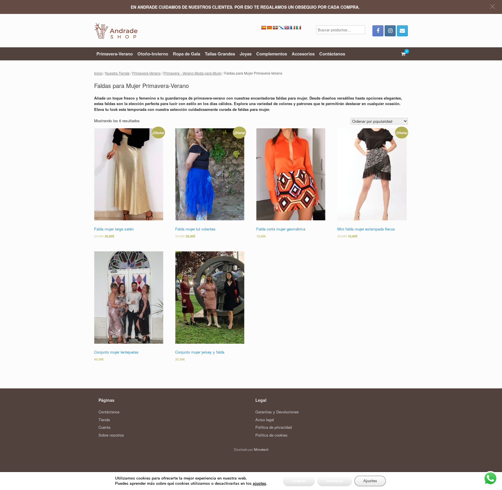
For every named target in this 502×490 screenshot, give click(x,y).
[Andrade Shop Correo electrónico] (402, 30)
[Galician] (281, 27)
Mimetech (261, 449)
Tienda (104, 419)
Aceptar (299, 481)
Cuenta (104, 427)
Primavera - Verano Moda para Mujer (192, 73)
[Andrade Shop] (115, 31)
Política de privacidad (273, 427)
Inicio (98, 73)
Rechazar (334, 481)
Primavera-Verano (114, 54)
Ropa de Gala (186, 54)
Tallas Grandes (220, 54)
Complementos (271, 54)
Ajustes (370, 481)
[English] (286, 27)
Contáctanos (332, 54)
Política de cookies (271, 435)
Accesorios (303, 54)
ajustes (259, 483)
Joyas (246, 54)
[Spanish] (263, 27)
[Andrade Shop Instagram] (390, 30)
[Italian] (298, 27)
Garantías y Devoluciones (277, 412)
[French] (292, 27)
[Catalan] (269, 27)
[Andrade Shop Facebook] (377, 30)
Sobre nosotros (111, 435)
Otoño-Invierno (152, 54)
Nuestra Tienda (117, 73)
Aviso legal (264, 419)
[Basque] (275, 27)
